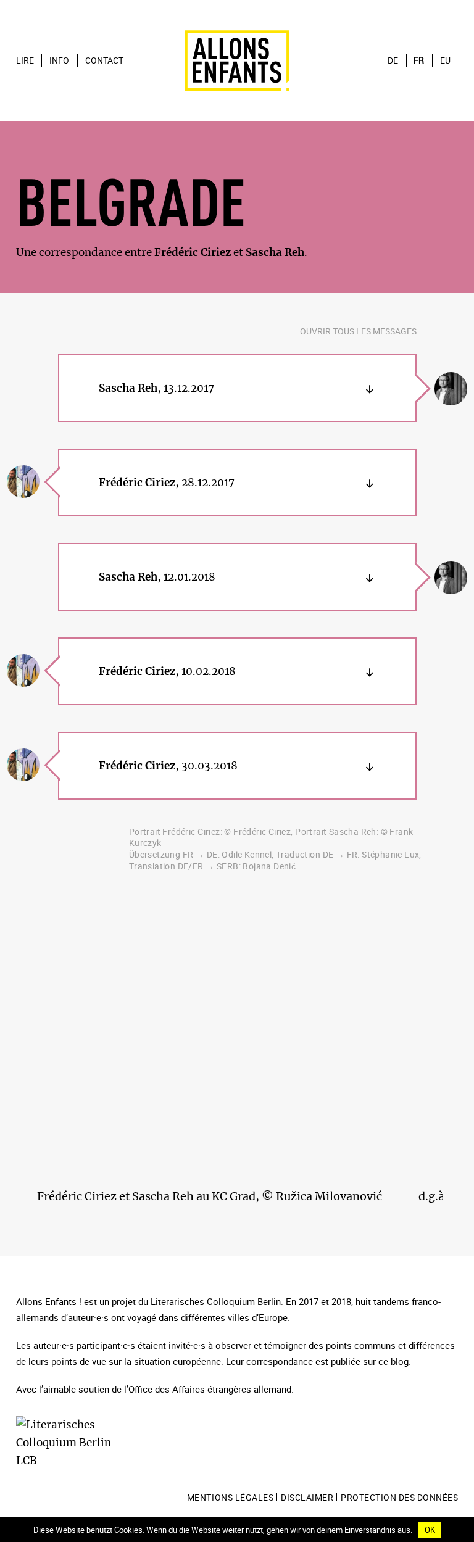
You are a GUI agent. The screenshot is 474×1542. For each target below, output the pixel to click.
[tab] (237, 388)
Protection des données (399, 1497)
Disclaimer (307, 1497)
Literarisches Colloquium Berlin (216, 1301)
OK (430, 1529)
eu (445, 60)
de (393, 60)
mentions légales (230, 1497)
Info (59, 60)
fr (419, 60)
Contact (104, 60)
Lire (25, 60)
